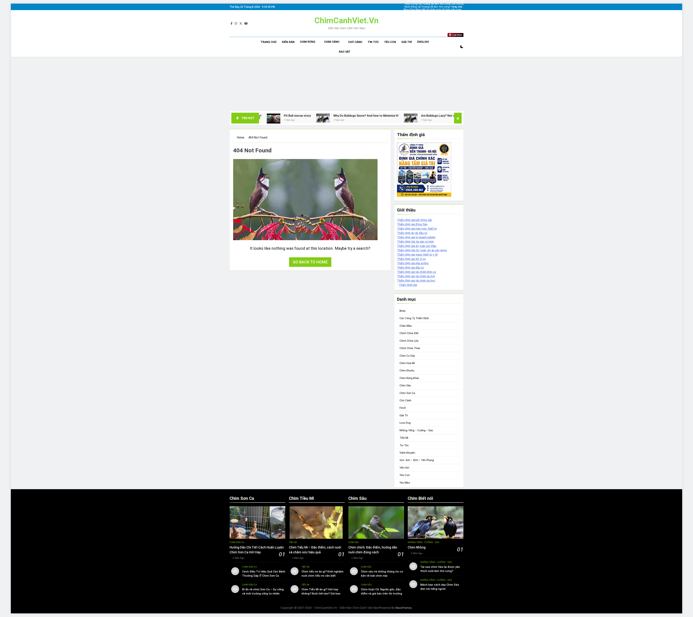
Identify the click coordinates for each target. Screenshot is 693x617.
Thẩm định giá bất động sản (414, 220)
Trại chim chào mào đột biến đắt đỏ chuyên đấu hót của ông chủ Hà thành (440, 9)
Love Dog (405, 422)
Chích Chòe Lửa (409, 340)
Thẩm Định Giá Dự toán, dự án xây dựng (422, 250)
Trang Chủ (268, 42)
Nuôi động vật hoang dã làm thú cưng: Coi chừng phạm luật (438, 12)
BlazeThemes (404, 607)
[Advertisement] (346, 84)
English (423, 41)
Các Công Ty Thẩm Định (414, 318)
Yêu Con (390, 42)
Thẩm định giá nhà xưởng (412, 263)
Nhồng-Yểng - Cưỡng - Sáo (423, 542)
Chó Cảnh (355, 42)
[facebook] (232, 23)
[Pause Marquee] (458, 118)
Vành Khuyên (407, 452)
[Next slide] (461, 6)
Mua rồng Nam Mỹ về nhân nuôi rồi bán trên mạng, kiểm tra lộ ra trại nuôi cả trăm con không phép (438, 6)
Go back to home (310, 262)
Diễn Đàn (288, 42)
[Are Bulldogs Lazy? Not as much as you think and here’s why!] (347, 118)
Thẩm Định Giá (408, 285)
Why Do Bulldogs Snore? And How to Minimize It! (302, 115)
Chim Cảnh (331, 41)
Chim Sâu (405, 385)
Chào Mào (406, 325)
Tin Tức (373, 42)
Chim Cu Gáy (407, 355)
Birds (403, 310)
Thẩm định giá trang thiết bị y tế (417, 254)
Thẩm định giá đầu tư (410, 267)
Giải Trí (406, 42)
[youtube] (246, 23)
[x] (240, 23)
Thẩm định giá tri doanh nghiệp (416, 237)
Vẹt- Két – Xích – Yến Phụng (417, 460)
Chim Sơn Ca (407, 393)
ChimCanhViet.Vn (346, 20)
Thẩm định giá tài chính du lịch (416, 276)
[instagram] (236, 23)
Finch (403, 407)
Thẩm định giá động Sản (412, 224)
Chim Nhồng (417, 547)
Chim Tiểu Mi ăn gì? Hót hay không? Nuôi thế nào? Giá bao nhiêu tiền (321, 593)
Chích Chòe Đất (409, 333)
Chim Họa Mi (407, 363)
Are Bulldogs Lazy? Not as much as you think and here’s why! (398, 115)
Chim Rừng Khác (409, 378)
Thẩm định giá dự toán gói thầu (416, 246)
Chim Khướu (407, 370)
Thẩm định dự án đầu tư (412, 233)
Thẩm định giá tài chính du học (416, 280)
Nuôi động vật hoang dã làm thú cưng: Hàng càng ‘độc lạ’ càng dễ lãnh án (440, 4)
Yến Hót (404, 467)
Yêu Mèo (405, 482)
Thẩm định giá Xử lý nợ (411, 259)
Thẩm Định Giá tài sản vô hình (415, 241)
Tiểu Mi (404, 437)
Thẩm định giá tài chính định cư (416, 272)
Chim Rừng (307, 41)
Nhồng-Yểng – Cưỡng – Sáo (416, 430)
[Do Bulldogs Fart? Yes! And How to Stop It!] (450, 118)
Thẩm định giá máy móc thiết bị (417, 228)
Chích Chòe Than (410, 348)
